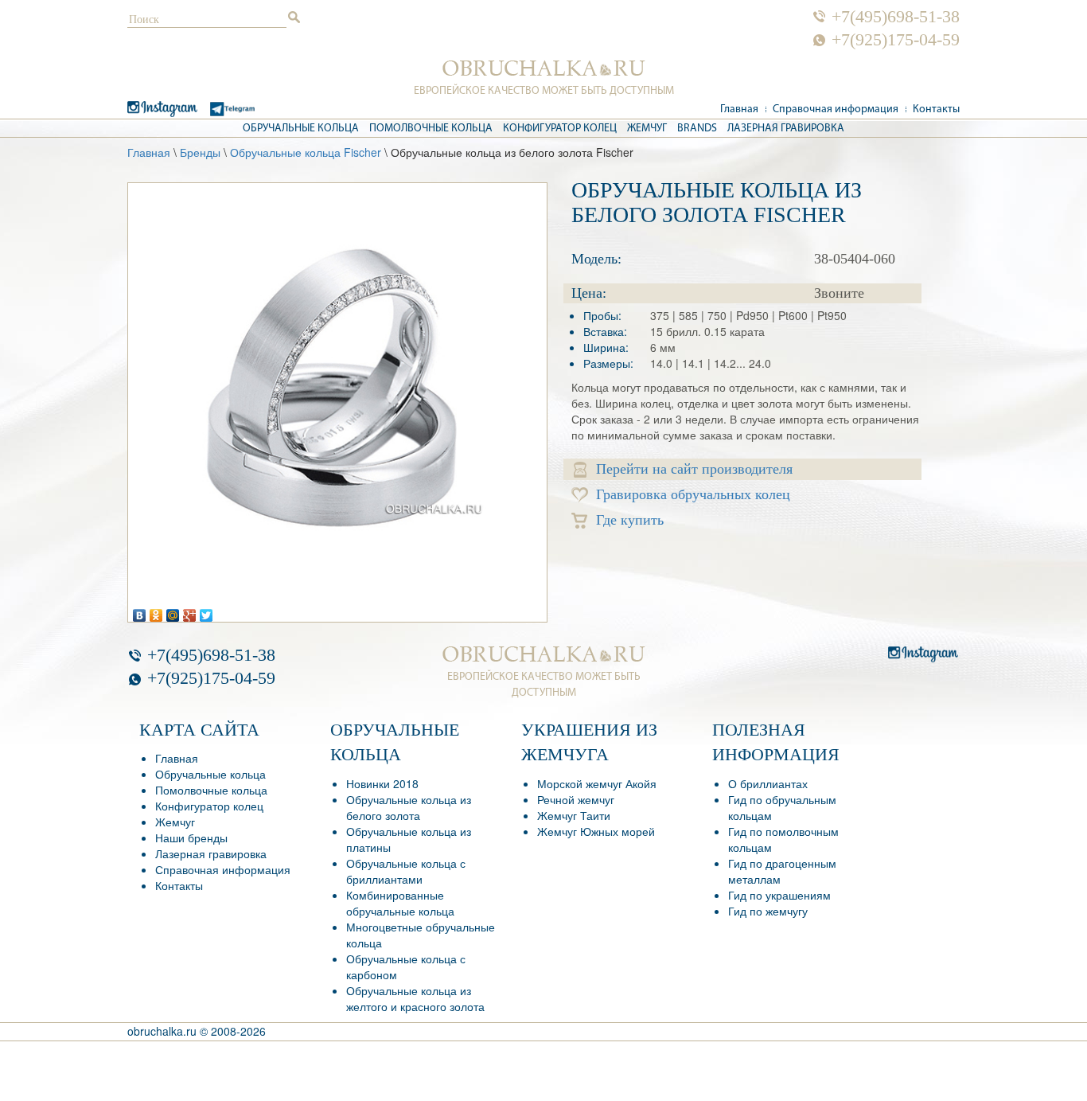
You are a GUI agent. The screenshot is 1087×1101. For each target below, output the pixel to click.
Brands (697, 129)
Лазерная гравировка (785, 129)
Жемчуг (647, 129)
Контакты (936, 109)
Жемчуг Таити (573, 815)
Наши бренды (191, 837)
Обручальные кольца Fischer (305, 152)
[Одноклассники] (156, 611)
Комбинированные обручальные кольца (400, 903)
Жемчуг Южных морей (596, 831)
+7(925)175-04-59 (896, 40)
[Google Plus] (189, 611)
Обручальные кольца (301, 129)
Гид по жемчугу (768, 911)
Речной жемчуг (575, 799)
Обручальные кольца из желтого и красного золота (415, 998)
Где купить (630, 520)
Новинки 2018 (382, 783)
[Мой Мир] (173, 611)
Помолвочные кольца (431, 129)
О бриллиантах (768, 783)
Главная (739, 109)
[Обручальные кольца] (543, 68)
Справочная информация (835, 109)
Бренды (200, 152)
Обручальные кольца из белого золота (408, 807)
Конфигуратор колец (560, 129)
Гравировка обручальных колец (693, 494)
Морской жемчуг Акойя (596, 783)
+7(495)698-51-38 (896, 16)
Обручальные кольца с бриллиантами (406, 871)
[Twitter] (206, 611)
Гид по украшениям (779, 895)
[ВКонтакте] (139, 611)
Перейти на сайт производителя (694, 469)
